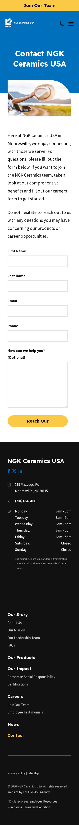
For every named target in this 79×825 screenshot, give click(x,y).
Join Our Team (18, 704)
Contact (16, 735)
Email (12, 300)
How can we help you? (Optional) (26, 354)
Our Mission (16, 630)
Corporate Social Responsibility (31, 676)
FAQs (11, 645)
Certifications (18, 684)
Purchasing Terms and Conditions (30, 807)
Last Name (16, 275)
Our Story (18, 614)
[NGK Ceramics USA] (19, 20)
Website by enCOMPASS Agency (29, 792)
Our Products (21, 657)
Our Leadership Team (24, 637)
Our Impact (19, 668)
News (13, 724)
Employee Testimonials (25, 712)
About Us (15, 622)
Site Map (33, 773)
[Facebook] (9, 471)
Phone (13, 325)
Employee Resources (43, 801)
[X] (14, 471)
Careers (15, 696)
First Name (17, 250)
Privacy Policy (16, 773)
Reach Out (38, 421)
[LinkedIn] (20, 471)
